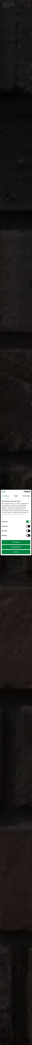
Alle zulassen (16, 542)
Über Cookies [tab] (26, 496)
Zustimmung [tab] (5, 496)
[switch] (28, 526)
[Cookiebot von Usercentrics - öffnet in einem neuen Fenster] (23, 492)
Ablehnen (16, 552)
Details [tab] (16, 496)
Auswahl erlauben (16, 547)
